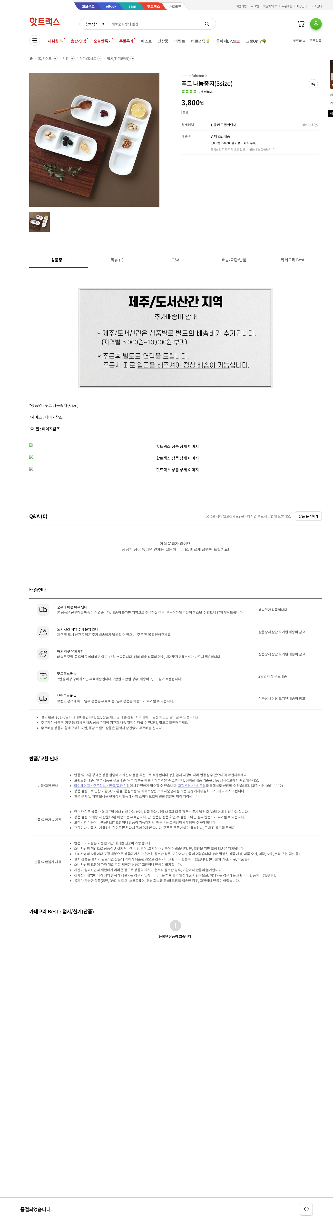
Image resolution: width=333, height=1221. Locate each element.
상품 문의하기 (308, 516)
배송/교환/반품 (234, 260)
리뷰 (117, 260)
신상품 (163, 41)
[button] (313, 83)
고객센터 (316, 6)
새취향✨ (55, 41)
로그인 (255, 6)
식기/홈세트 (87, 58)
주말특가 (126, 41)
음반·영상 (78, 41)
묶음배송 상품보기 (260, 149)
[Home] (31, 58)
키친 (65, 58)
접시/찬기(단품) (118, 58)
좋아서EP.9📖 (228, 41)
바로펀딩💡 (200, 41)
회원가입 (241, 6)
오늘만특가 (103, 41)
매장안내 (301, 6)
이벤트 (179, 41)
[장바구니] (300, 23)
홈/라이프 (45, 58)
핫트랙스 (92, 23)
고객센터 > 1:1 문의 (192, 785)
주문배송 (287, 6)
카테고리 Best (292, 260)
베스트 (146, 41)
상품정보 (58, 260)
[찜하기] (306, 1209)
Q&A (176, 260)
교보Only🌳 (256, 41)
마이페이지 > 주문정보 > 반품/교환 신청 (102, 785)
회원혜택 (268, 6)
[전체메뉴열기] (34, 40)
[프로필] (316, 24)
